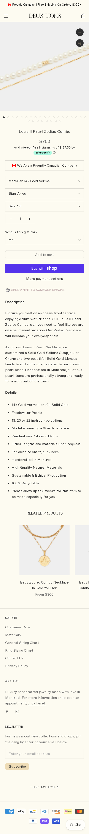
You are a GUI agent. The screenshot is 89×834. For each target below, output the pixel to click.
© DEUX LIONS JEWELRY (45, 787)
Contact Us (14, 658)
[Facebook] (7, 711)
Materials (13, 635)
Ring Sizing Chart (19, 650)
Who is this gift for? (21, 232)
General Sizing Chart (22, 643)
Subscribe (17, 766)
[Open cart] (83, 16)
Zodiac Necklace (67, 330)
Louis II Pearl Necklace (42, 347)
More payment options (44, 279)
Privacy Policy (16, 666)
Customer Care (17, 627)
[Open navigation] (6, 16)
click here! (37, 703)
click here (51, 452)
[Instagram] (17, 711)
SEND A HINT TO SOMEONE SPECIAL (37, 289)
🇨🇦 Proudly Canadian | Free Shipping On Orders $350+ (44, 4)
